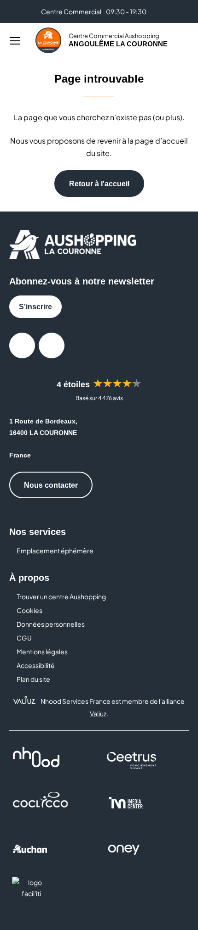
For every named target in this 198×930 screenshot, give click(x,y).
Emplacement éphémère (55, 550)
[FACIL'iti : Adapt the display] (31, 894)
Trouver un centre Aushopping (61, 596)
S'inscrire (35, 307)
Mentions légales (42, 651)
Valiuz (98, 713)
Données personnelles (51, 624)
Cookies (29, 610)
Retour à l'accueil (99, 184)
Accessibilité (36, 665)
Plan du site (33, 679)
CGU (24, 638)
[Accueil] (48, 40)
